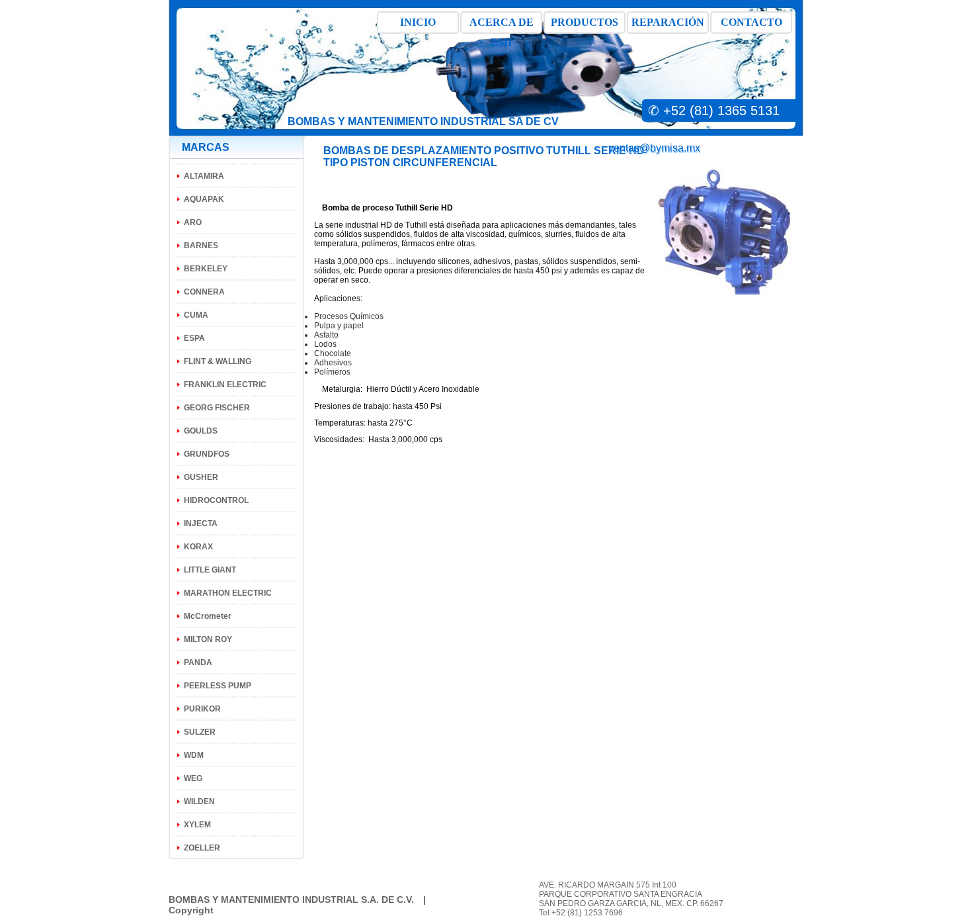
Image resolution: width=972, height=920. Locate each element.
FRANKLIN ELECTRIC (225, 384)
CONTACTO (751, 22)
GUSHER (201, 477)
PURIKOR (202, 708)
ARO (193, 222)
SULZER (200, 732)
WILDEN (199, 801)
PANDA (198, 662)
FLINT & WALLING (217, 361)
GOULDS (201, 431)
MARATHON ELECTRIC (228, 593)
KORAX (198, 546)
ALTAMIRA (204, 176)
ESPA (194, 338)
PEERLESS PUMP (217, 685)
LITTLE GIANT (210, 570)
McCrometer (207, 616)
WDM (194, 755)
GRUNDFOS (206, 454)
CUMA (196, 315)
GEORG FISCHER (217, 407)
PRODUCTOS (584, 22)
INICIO (418, 22)
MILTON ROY (208, 639)
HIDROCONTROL (216, 500)
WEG (193, 778)
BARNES (201, 245)
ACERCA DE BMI (501, 25)
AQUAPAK (204, 199)
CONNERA (204, 292)
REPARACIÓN (667, 22)
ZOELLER (202, 847)
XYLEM (197, 824)
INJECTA (201, 523)
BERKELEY (205, 268)
